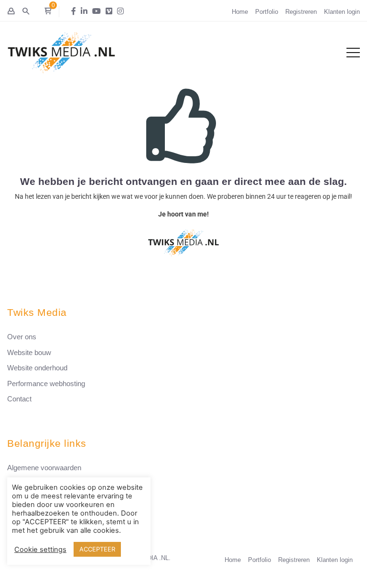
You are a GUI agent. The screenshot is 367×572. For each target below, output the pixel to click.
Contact (19, 399)
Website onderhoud (37, 368)
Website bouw (29, 352)
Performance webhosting (46, 383)
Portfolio (266, 11)
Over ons (21, 337)
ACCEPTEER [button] (97, 549)
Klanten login (342, 11)
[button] (48, 11)
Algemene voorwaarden (44, 468)
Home (240, 11)
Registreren (301, 11)
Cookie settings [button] (40, 549)
